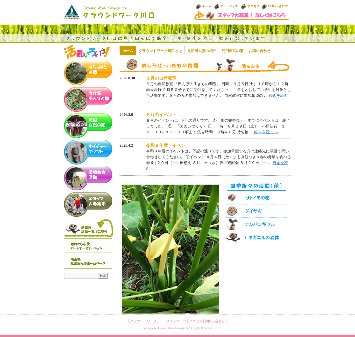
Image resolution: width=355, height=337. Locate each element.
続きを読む (266, 132)
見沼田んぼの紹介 (201, 51)
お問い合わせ (259, 51)
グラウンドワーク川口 (147, 321)
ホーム (127, 51)
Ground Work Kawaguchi (173, 328)
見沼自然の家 (232, 51)
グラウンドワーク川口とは (160, 51)
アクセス (195, 321)
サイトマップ (176, 321)
